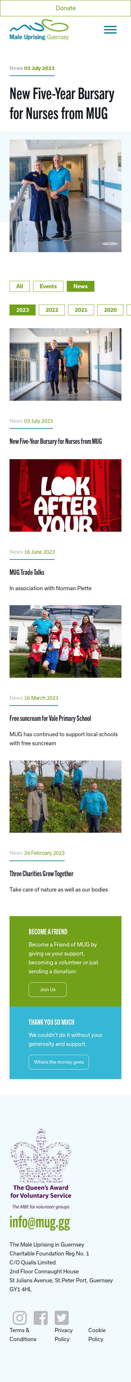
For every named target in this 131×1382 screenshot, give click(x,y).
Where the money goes (59, 1062)
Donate (66, 8)
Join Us (48, 989)
